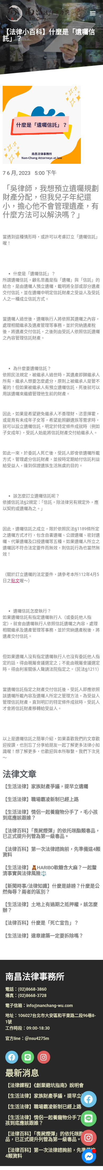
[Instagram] (89, 1138)
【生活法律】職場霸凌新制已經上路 (41, 799)
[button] (92, 13)
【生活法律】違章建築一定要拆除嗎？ (43, 936)
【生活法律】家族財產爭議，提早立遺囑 (45, 786)
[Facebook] (89, 1099)
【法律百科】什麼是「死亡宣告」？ (41, 923)
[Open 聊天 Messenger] (89, 1156)
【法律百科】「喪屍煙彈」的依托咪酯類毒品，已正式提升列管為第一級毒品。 (51, 833)
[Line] (89, 1118)
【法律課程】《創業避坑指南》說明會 (44, 1085)
